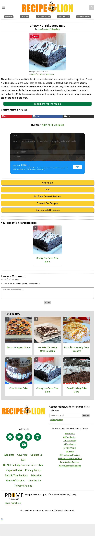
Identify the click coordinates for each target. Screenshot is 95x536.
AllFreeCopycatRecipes (70, 455)
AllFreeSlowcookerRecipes (70, 458)
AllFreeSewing (69, 444)
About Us (9, 454)
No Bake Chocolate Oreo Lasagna (47, 349)
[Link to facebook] (10, 437)
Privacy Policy (33, 470)
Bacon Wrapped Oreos (18, 347)
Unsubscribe (34, 480)
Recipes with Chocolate (48, 210)
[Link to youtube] (23, 445)
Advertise (22, 454)
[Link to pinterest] (28, 437)
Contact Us (36, 454)
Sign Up (86, 415)
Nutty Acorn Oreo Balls (53, 125)
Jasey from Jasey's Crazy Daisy (49, 29)
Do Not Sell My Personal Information (23, 465)
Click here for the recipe (47, 103)
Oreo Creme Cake (18, 388)
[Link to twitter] (19, 437)
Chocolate (47, 182)
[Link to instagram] (37, 437)
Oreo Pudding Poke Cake (77, 390)
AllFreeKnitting (69, 441)
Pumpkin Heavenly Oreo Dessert (76, 349)
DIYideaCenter (70, 448)
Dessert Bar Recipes (47, 203)
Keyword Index (14, 470)
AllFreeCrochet (69, 437)
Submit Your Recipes (16, 475)
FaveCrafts (70, 433)
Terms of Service (15, 480)
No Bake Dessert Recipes (47, 196)
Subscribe (36, 475)
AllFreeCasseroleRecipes (70, 466)
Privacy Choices (23, 485)
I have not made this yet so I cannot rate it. (22, 284)
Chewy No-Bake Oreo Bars (47, 260)
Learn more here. (13, 503)
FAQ (23, 460)
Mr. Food (70, 451)
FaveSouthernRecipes (69, 462)
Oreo (47, 189)
